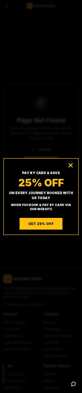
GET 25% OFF (41, 224)
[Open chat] (74, 384)
